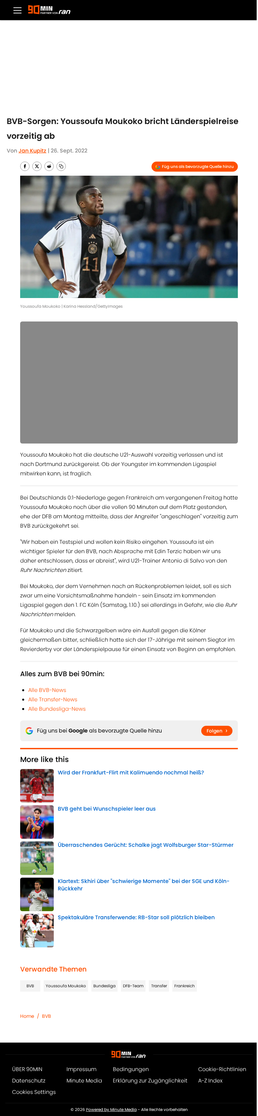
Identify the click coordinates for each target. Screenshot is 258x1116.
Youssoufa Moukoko (66, 986)
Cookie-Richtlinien (222, 1069)
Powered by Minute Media (111, 1109)
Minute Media (84, 1080)
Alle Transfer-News (52, 699)
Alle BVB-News (47, 690)
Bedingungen (131, 1069)
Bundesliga (104, 986)
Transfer (159, 986)
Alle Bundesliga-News (57, 709)
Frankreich (184, 986)
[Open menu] (17, 10)
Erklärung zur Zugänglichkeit (150, 1080)
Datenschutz (28, 1080)
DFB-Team (133, 986)
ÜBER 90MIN (27, 1069)
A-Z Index (210, 1080)
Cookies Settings (34, 1092)
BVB (30, 986)
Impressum (81, 1069)
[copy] (61, 166)
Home (27, 1016)
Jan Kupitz (32, 151)
